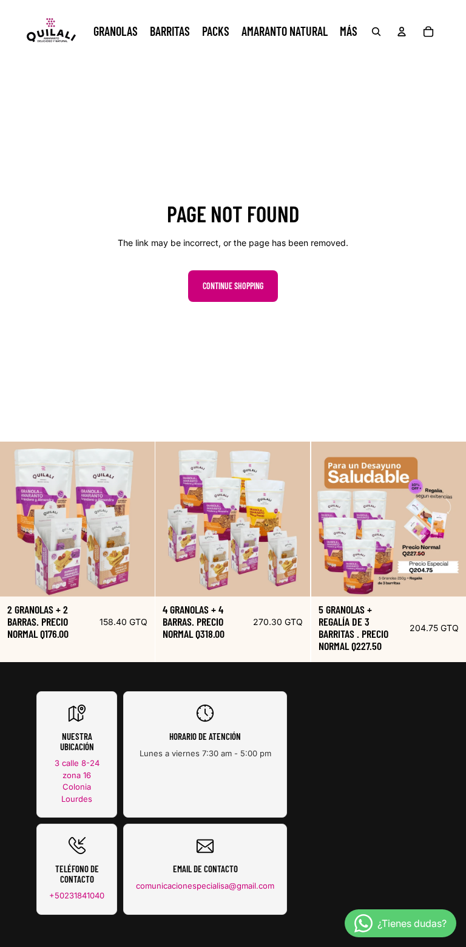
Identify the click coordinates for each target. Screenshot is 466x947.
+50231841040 (76, 895)
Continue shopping (233, 286)
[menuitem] (348, 31)
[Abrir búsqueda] (376, 31)
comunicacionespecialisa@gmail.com (205, 886)
